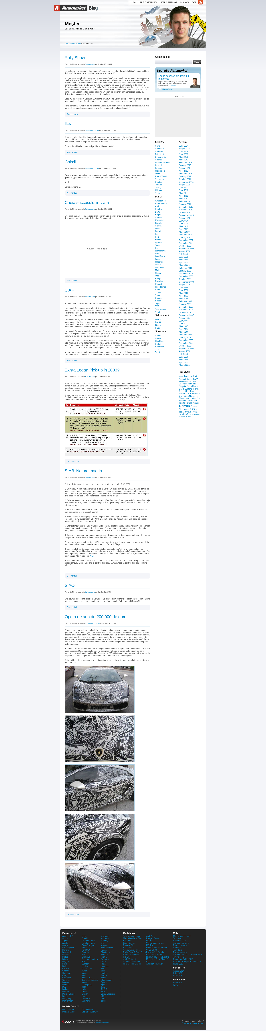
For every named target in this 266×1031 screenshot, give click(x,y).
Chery (65, 975)
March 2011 (184, 198)
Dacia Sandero (68, 1012)
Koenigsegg (87, 984)
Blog (93, 8)
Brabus (65, 954)
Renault (158, 284)
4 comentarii (72, 193)
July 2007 (183, 321)
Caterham (66, 973)
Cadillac (158, 217)
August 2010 (184, 218)
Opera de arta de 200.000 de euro (95, 616)
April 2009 (183, 262)
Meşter (72, 23)
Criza (189, 386)
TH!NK (104, 989)
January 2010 (185, 237)
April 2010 (183, 229)
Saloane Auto (90, 64)
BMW (157, 212)
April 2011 (183, 196)
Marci (158, 196)
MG (102, 943)
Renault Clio (128, 945)
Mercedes (159, 267)
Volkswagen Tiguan (131, 936)
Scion (103, 978)
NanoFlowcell (107, 947)
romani (196, 403)
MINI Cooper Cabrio (132, 964)
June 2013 (183, 154)
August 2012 (184, 168)
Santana (104, 973)
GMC (84, 954)
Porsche (159, 281)
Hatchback (160, 341)
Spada (104, 982)
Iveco (84, 982)
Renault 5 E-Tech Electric (157, 947)
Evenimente (160, 157)
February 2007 (185, 335)
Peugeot (159, 278)
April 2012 (183, 171)
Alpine (65, 941)
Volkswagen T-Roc (131, 950)
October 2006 (185, 346)
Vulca (103, 998)
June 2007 (183, 323)
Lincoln (85, 994)
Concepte (159, 148)
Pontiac (104, 957)
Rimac (104, 964)
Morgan (104, 945)
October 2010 (185, 212)
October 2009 (185, 246)
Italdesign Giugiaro (90, 980)
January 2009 (185, 271)
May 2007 (183, 326)
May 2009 (183, 260)
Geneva (158, 325)
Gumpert (85, 964)
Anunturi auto (151, 2)
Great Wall (86, 957)
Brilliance (66, 957)
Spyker (104, 984)
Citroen (158, 226)
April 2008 (183, 296)
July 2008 (183, 287)
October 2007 (185, 312)
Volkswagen (160, 309)
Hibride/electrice (162, 162)
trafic (186, 414)
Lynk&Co (86, 998)
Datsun (65, 991)
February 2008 (185, 301)
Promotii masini (180, 945)
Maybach (105, 936)
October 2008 (185, 279)
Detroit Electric (69, 994)
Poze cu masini (180, 952)
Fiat (157, 234)
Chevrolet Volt (185, 384)
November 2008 (186, 276)
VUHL (103, 996)
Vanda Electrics (108, 994)
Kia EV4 (127, 957)
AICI (92, 556)
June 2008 (183, 290)
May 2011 (183, 193)
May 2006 (183, 360)
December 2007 (186, 307)
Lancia (158, 253)
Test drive (172, 2)
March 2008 (184, 298)
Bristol (65, 959)
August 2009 (184, 251)
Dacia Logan (87, 1009)
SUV (157, 349)
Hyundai (158, 242)
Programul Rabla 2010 (183, 959)
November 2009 (186, 243)
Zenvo (103, 1001)
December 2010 (186, 207)
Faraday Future (88, 941)
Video (157, 193)
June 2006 (183, 357)
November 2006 (186, 343)
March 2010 (184, 232)
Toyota (158, 303)
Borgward (66, 952)
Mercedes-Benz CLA (132, 938)
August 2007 (184, 318)
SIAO (70, 585)
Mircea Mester (75, 43)
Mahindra (86, 1001)
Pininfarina (105, 952)
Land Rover (160, 256)
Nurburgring (191, 398)
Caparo (65, 971)
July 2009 (183, 254)
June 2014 (183, 146)
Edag (84, 936)
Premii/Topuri (161, 176)
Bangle (190, 379)
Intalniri (158, 165)
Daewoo (65, 982)
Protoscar (105, 959)
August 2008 (184, 285)
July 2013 (183, 151)
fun (191, 393)
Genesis (85, 952)
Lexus (158, 259)
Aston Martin (161, 203)
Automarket (71, 8)
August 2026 (178, 971)
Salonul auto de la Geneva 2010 (187, 954)
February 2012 (185, 173)
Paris (157, 328)
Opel (157, 276)
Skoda (158, 292)
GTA (84, 961)
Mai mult (173, 85)
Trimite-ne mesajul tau (192, 1023)
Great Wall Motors (90, 959)
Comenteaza (72, 114)
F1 (198, 389)
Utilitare (158, 190)
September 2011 (186, 182)
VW (185, 417)
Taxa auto (177, 938)
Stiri (163, 2)
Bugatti (158, 215)
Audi (157, 206)
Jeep (157, 245)
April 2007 (183, 329)
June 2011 (183, 190)
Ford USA (86, 950)
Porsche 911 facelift (155, 952)
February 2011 (185, 201)
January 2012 (185, 176)
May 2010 (183, 226)
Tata (103, 987)
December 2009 (186, 240)
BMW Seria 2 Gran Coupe (134, 952)
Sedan (158, 344)
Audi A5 (149, 936)
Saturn (104, 975)
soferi (190, 409)
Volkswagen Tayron (154, 943)
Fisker (84, 947)
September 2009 (186, 248)
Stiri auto (177, 947)
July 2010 (183, 221)
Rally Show (75, 57)
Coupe (158, 338)
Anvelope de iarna (181, 943)
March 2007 (184, 332)
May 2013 (183, 157)
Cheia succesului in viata (87, 202)
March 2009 (184, 265)
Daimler (65, 987)
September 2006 (186, 348)
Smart (158, 295)
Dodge (65, 996)
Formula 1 (184, 2)
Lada (84, 989)
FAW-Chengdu (88, 945)
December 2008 (186, 273)
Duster (194, 389)
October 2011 (185, 179)
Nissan (158, 273)
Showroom (161, 331)
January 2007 (185, 337)
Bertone (65, 950)
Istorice (158, 168)
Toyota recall (179, 957)
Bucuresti (183, 381)
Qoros (103, 961)
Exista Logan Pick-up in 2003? (92, 370)
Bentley (158, 209)
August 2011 (184, 185)
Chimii (70, 162)
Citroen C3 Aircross (131, 961)
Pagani (104, 950)
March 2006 (184, 365)
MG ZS (149, 945)
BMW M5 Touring (131, 954)
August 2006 (184, 351)
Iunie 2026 (177, 975)
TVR (157, 306)
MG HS (149, 941)
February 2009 (185, 268)
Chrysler (159, 223)
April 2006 (183, 362)
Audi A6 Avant (129, 959)
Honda (158, 240)
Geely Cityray (129, 943)
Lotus (84, 996)
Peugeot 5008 (152, 938)
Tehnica (158, 185)
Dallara (65, 989)
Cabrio (158, 335)
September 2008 (186, 282)
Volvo (157, 312)
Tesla (181, 412)
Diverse (159, 141)
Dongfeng (66, 998)
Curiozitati (159, 151)
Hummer (85, 971)
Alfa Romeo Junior (154, 964)
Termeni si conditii (102, 1023)
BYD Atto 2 (128, 947)
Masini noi (137, 2)
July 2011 (183, 187)
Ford (157, 237)
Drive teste (160, 154)
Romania (185, 406)
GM (180, 396)
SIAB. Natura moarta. (84, 470)
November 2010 (186, 210)
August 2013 (184, 148)
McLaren (105, 938)
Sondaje (158, 182)
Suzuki (158, 301)
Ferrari (158, 231)
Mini (157, 270)
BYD (64, 966)
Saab (157, 289)
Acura (65, 938)
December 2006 (186, 340)
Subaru (158, 298)
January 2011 (185, 204)
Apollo (65, 943)
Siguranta (159, 179)
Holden (85, 966)
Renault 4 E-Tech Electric (157, 957)
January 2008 (185, 304)
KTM (84, 987)
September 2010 (186, 215)
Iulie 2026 (177, 973)
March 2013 (184, 160)
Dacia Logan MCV (90, 1012)
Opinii (97, 130)
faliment (182, 391)
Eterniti (85, 938)
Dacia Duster (185, 389)
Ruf (102, 968)
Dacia (157, 228)
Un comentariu (73, 461)
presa (189, 401)
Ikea (68, 123)
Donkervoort (67, 1001)
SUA (195, 409)
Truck (157, 352)
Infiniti (84, 975)
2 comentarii (72, 152)
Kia (156, 248)
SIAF (69, 290)
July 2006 (183, 354)
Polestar (104, 954)
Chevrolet (159, 220)
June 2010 (183, 223)
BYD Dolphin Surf (154, 954)
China (157, 146)
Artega (65, 945)
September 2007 (186, 315)
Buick (64, 964)
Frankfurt (159, 322)
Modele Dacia (69, 1006)
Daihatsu (66, 984)
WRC (194, 2)
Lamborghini (89, 623)
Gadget (158, 160)
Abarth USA (67, 936)
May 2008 (183, 293)
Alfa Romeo (160, 201)
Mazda (158, 264)
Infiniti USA (87, 978)
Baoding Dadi (68, 947)
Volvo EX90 (151, 950)
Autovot (182, 379)
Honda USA (87, 968)
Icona (84, 973)
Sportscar (159, 347)
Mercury (104, 941)
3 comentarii (72, 360)
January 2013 (185, 165)
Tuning (158, 187)
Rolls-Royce (160, 287)
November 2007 (186, 310)
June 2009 (183, 257)
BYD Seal (127, 941)
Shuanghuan (106, 980)
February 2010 (185, 235)
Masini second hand (182, 936)
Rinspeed (105, 966)
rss (200, 2)
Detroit (158, 319)
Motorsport (89, 130)
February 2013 (185, 162)
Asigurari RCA (179, 941)
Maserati (159, 262)
